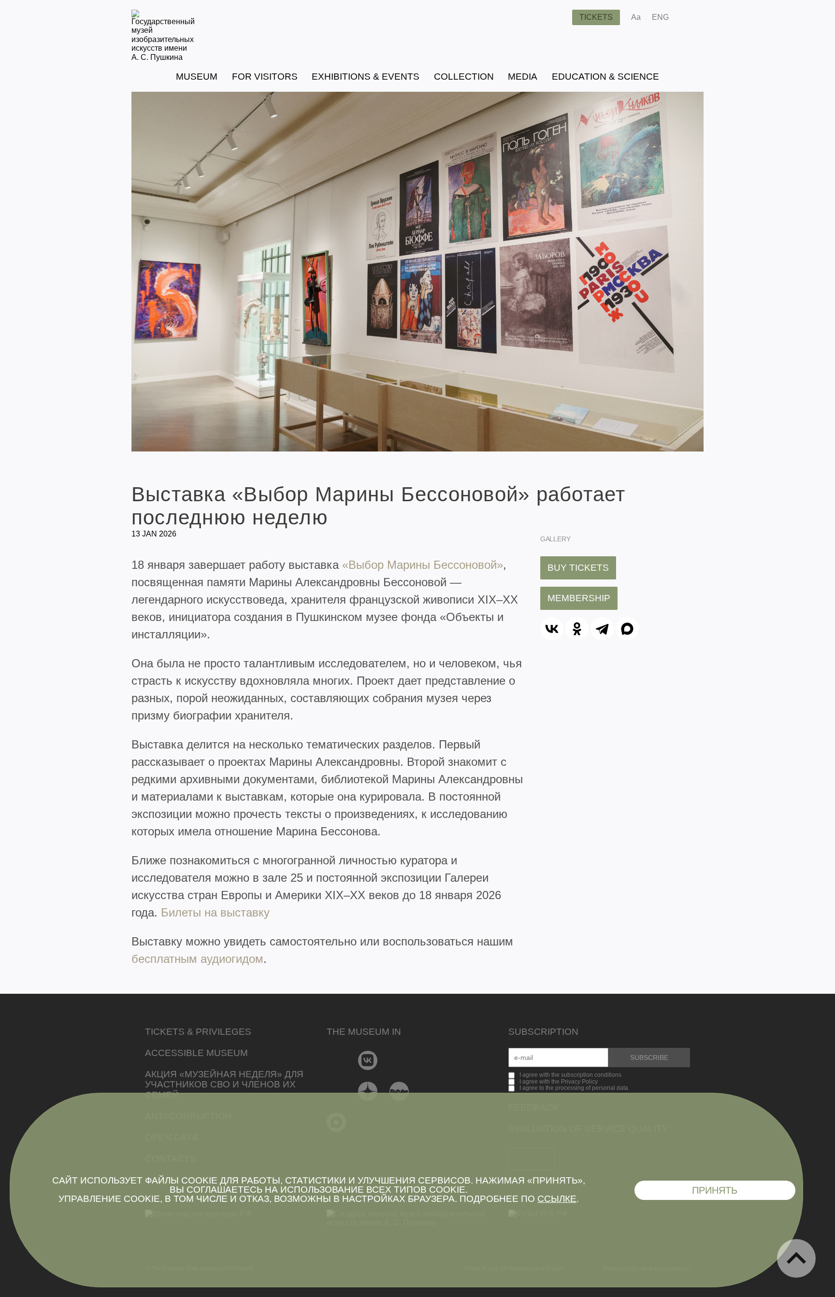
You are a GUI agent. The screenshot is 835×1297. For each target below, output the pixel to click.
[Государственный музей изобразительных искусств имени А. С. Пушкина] (163, 57)
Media (522, 76)
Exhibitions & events (365, 76)
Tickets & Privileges (198, 1032)
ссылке (556, 1199)
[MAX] (627, 628)
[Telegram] (602, 628)
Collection (464, 76)
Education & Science (605, 76)
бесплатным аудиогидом (197, 958)
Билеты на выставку (215, 912)
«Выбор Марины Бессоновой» (422, 564)
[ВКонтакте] (551, 628)
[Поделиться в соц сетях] (690, 17)
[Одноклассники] (577, 628)
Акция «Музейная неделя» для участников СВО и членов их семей (224, 1084)
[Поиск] (557, 17)
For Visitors (265, 76)
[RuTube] (399, 1091)
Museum (196, 76)
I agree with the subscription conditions (570, 1074)
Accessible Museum (196, 1053)
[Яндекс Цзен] (368, 1091)
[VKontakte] (368, 1060)
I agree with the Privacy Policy (558, 1081)
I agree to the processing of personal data (573, 1088)
